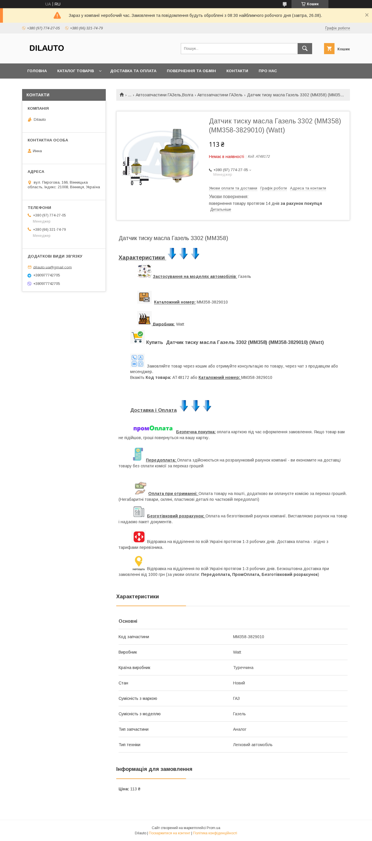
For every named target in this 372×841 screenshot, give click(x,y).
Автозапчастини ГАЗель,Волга (164, 95)
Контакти (237, 71)
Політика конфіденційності (215, 833)
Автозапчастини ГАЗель (220, 95)
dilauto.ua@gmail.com (52, 267)
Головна (37, 71)
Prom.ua (213, 828)
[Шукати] (305, 48)
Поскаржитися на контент (169, 833)
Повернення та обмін (191, 71)
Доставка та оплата (133, 71)
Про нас (268, 71)
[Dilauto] (46, 56)
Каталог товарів (75, 71)
